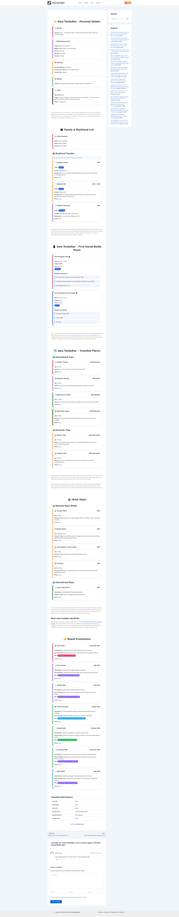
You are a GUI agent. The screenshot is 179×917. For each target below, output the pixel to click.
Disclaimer (121, 912)
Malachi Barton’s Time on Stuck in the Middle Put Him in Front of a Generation (119, 45)
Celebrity (86, 2)
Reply (57, 859)
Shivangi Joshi (79, 824)
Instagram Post (62, 101)
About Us (100, 912)
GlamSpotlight (58, 3)
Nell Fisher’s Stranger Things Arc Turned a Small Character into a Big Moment (119, 63)
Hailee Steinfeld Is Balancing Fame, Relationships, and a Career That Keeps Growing (119, 75)
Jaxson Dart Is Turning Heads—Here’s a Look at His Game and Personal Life (118, 81)
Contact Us (107, 912)
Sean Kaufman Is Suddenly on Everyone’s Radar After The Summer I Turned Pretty (120, 110)
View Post (59, 266)
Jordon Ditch (58, 853)
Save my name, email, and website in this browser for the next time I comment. (69, 897)
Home (79, 2)
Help (128, 2)
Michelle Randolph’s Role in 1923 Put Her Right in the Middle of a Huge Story (120, 57)
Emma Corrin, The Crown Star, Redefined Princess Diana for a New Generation (120, 87)
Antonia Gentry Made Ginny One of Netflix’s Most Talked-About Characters (119, 104)
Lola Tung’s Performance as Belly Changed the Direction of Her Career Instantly (120, 40)
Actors (91, 2)
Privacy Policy (114, 912)
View (60, 177)
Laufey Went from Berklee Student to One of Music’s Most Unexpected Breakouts (120, 34)
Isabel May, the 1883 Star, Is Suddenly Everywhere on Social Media (119, 116)
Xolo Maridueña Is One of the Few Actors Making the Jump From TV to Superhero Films (119, 122)
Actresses (98, 2)
